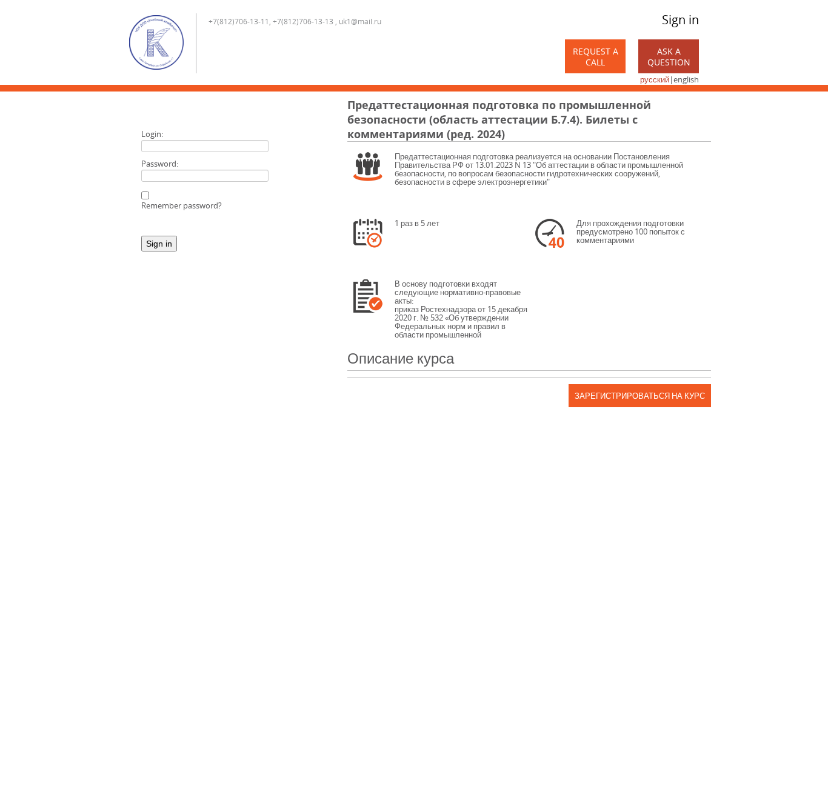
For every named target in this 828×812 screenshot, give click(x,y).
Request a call (595, 56)
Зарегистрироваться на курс (640, 395)
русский (654, 79)
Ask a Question (668, 56)
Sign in (680, 19)
